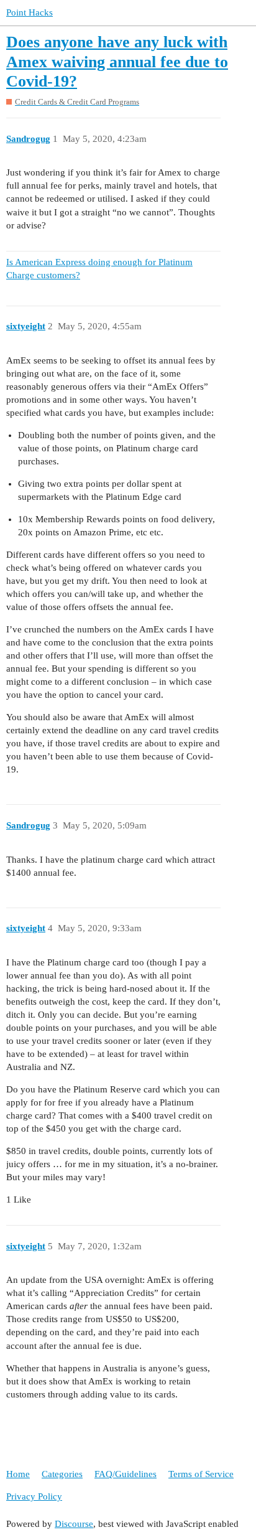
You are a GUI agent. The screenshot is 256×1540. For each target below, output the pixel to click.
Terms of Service (201, 1474)
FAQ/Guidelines (125, 1474)
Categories (62, 1474)
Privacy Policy (34, 1496)
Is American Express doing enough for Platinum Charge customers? (99, 268)
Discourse (74, 1524)
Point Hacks (29, 12)
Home (18, 1474)
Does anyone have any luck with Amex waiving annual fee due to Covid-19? (117, 61)
